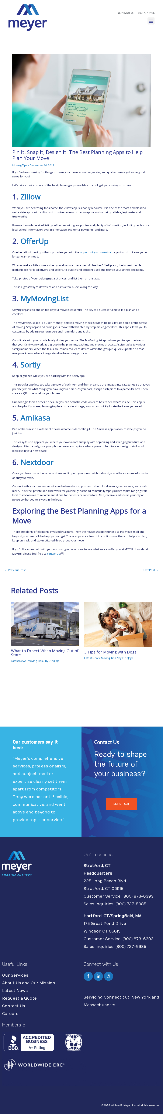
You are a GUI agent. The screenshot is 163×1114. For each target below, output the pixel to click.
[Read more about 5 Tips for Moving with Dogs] (118, 624)
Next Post (150, 570)
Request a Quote (19, 998)
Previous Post (15, 570)
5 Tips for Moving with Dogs (110, 652)
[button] (151, 20)
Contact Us (13, 1006)
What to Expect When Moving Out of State (45, 652)
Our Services (15, 975)
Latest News (19, 661)
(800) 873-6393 (137, 896)
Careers (10, 1014)
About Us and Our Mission (28, 983)
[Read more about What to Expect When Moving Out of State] (45, 624)
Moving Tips (19, 165)
